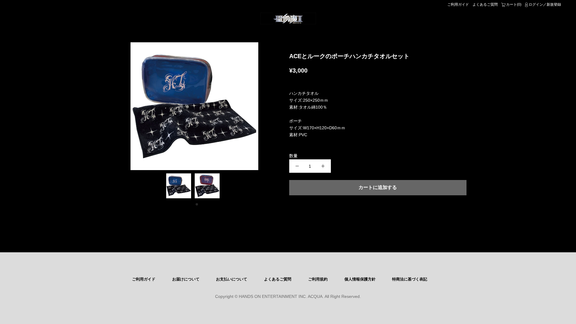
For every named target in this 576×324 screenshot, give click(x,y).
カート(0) (513, 4)
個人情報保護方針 (360, 279)
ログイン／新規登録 (545, 4)
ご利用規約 (318, 279)
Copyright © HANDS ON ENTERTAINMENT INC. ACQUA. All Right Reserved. (288, 296)
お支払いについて (231, 279)
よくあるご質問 (485, 4)
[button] (192, 204)
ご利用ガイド (458, 4)
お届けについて (186, 279)
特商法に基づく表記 (409, 279)
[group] (194, 106)
